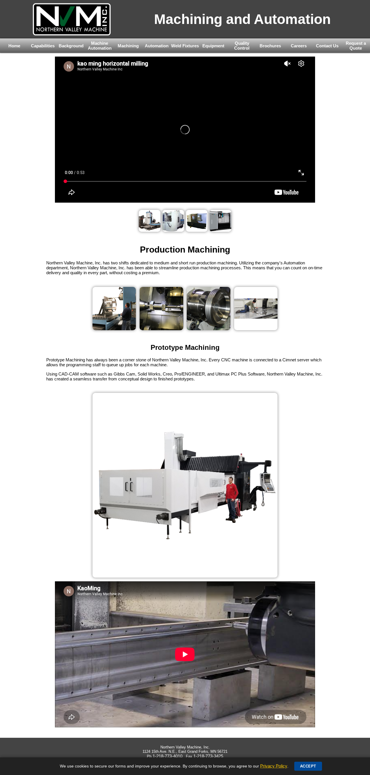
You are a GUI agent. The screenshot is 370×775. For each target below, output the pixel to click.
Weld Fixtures (185, 45)
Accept (308, 766)
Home (14, 45)
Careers (299, 45)
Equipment (213, 45)
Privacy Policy (273, 765)
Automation (157, 45)
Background (71, 45)
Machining (128, 45)
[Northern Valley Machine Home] (72, 19)
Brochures (270, 45)
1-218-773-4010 (167, 756)
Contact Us (327, 45)
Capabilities (43, 45)
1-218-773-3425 (208, 756)
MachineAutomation (100, 46)
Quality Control (241, 46)
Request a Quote (356, 46)
